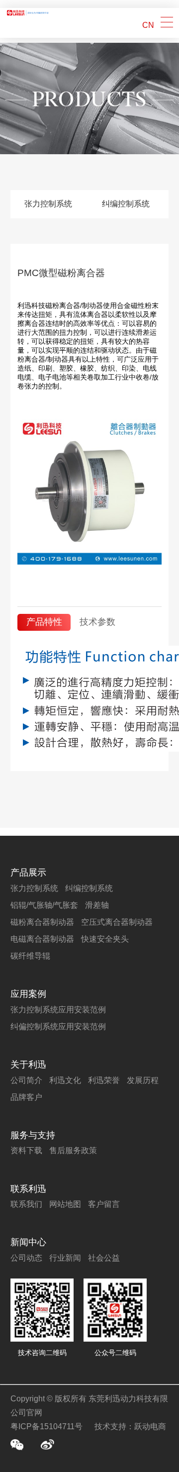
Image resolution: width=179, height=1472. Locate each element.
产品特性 (44, 622)
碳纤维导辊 (30, 956)
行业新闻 (65, 1258)
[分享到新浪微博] (47, 1444)
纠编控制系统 (126, 203)
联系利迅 (28, 1189)
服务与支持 (32, 1135)
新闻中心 (28, 1242)
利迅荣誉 (104, 1080)
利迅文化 (65, 1080)
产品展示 (28, 873)
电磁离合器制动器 (42, 939)
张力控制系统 (48, 203)
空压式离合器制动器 (117, 922)
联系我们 (26, 1204)
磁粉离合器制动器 (42, 922)
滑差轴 (97, 905)
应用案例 (28, 994)
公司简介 (26, 1080)
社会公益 (104, 1258)
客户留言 (104, 1204)
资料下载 (26, 1150)
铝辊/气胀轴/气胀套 (44, 905)
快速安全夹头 (105, 939)
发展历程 (143, 1080)
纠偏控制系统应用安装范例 (58, 1026)
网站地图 (65, 1204)
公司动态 (26, 1258)
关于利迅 (28, 1065)
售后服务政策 (73, 1150)
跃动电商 (150, 1426)
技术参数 (97, 622)
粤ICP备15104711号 (46, 1426)
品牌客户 (26, 1097)
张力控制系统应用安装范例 (58, 1009)
